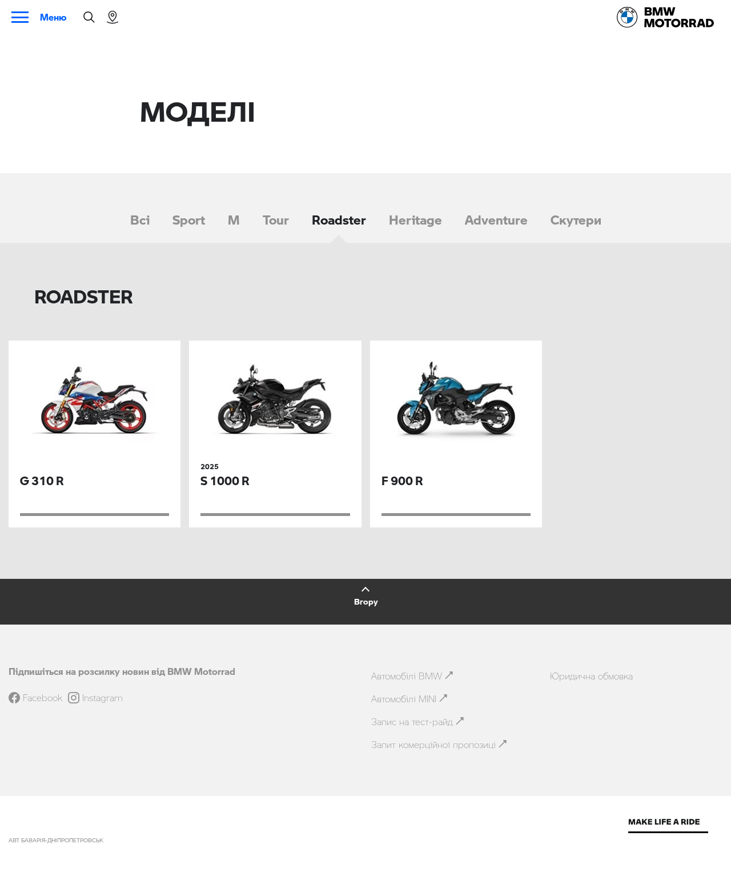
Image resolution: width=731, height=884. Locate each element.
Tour (276, 219)
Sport (188, 219)
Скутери (576, 219)
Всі (140, 219)
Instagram (102, 697)
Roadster (339, 219)
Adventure (496, 219)
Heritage (415, 219)
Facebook (42, 697)
